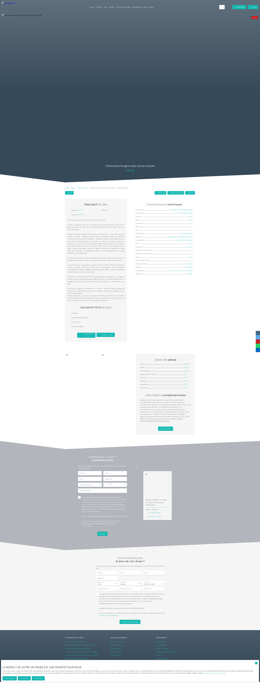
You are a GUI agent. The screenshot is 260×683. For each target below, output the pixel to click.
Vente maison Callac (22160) (75, 642)
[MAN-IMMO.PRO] (13, 7)
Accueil (92, 7)
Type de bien (123, 582)
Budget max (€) (103, 589)
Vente (67, 188)
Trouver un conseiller (123, 7)
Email (81, 479)
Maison (73, 188)
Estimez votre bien (117, 642)
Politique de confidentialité (165, 652)
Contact (151, 7)
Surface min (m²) (126, 589)
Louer (105, 7)
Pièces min (148, 589)
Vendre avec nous (117, 645)
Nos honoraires (161, 645)
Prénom (82, 473)
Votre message (85, 491)
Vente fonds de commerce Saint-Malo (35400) (82, 652)
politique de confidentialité (108, 615)
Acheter (99, 7)
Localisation (147, 582)
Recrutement (137, 7)
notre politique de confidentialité (214, 673)
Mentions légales (162, 648)
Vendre (111, 7)
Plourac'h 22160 (83, 188)
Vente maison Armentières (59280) (78, 648)
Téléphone (108, 479)
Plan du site (160, 655)
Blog (145, 7)
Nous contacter (115, 655)
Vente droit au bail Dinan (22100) (77, 659)
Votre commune (86, 485)
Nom (106, 473)
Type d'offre (100, 582)
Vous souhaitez (108, 484)
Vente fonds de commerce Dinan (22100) (80, 645)
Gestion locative (116, 652)
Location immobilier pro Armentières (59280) (81, 655)
